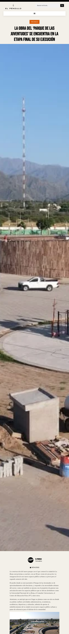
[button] (34, 13)
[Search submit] (62, 5)
